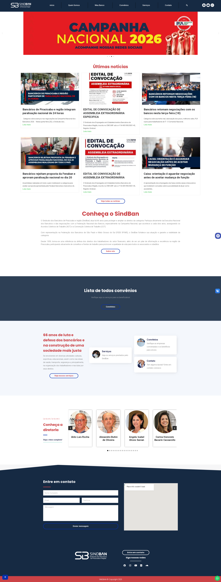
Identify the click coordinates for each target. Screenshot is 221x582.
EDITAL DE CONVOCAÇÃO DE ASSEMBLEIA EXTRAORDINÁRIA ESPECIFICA (104, 113)
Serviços (146, 5)
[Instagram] (212, 5)
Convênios (124, 5)
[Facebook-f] (124, 565)
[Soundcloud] (146, 565)
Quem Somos (74, 5)
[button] (107, 56)
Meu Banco (99, 5)
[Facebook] (204, 5)
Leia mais (27, 125)
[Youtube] (208, 5)
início (52, 5)
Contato (168, 5)
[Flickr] (141, 565)
